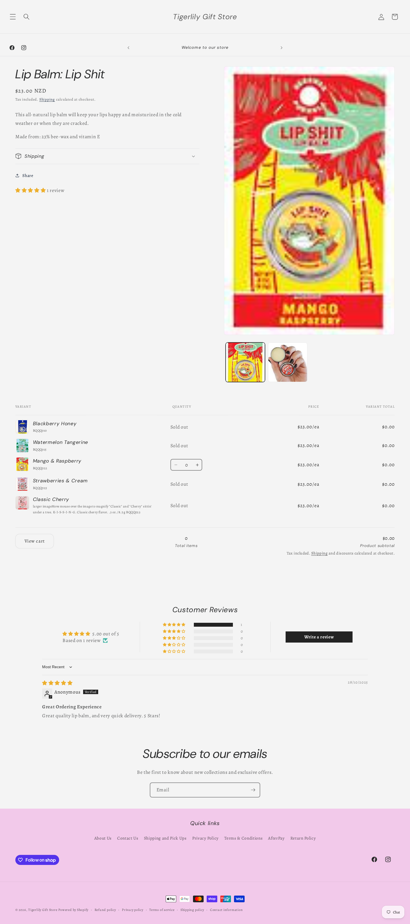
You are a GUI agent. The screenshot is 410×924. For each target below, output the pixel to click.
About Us (103, 838)
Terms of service (161, 910)
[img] (57, 683)
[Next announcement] (281, 48)
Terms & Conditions (243, 838)
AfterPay (276, 838)
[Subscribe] (253, 789)
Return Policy (303, 838)
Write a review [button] (319, 637)
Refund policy (105, 910)
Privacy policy (132, 910)
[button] (13, 16)
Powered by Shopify (73, 910)
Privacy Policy (205, 838)
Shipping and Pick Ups (165, 838)
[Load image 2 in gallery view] (287, 362)
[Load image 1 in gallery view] (245, 362)
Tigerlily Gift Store (42, 910)
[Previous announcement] (128, 48)
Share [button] (27, 175)
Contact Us (127, 838)
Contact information (226, 910)
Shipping (47, 99)
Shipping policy (192, 910)
